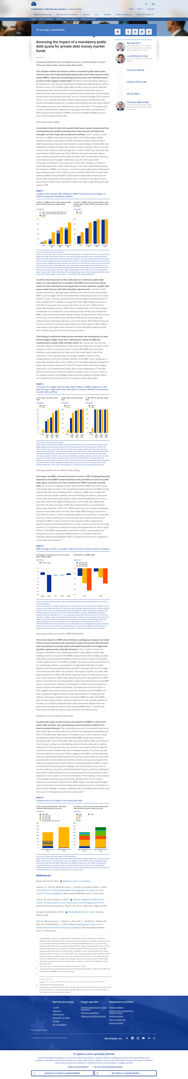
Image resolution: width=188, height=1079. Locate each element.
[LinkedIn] (132, 1038)
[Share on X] (128, 32)
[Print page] (118, 32)
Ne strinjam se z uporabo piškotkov (125, 1073)
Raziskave (107, 14)
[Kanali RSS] (154, 1038)
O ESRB (56, 1008)
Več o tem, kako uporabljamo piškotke (108, 1067)
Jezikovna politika (116, 1023)
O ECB (131, 9)
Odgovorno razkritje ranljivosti (93, 1016)
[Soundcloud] (148, 1038)
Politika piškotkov (116, 1016)
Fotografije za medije (61, 1018)
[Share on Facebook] (135, 32)
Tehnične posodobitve (90, 1013)
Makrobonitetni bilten (88, 19)
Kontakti (56, 1021)
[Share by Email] (149, 32)
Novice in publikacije (123, 14)
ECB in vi (140, 9)
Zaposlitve (151, 9)
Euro (97, 14)
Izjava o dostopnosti (117, 1020)
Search (146, 4)
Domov (33, 19)
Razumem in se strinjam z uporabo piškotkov (62, 1073)
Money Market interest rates (81, 912)
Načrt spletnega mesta (40, 1030)
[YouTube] (143, 1038)
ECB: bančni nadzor (144, 14)
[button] (150, 4)
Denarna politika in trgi (42, 14)
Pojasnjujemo (58, 1014)
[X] (127, 1038)
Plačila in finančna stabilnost (66, 14)
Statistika (86, 14)
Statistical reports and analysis (76, 881)
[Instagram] (138, 1038)
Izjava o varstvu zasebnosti (78, 1067)
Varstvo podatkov (116, 1008)
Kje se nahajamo (59, 1025)
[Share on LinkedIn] (142, 32)
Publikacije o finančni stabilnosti (67, 19)
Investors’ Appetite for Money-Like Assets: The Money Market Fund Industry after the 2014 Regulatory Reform (70, 901)
